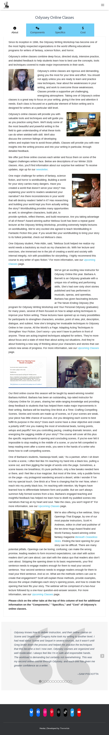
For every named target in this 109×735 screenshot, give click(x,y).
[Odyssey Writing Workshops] (7, 5)
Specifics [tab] (60, 32)
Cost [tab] (83, 32)
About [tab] (14, 32)
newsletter (42, 169)
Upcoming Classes (88, 348)
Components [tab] (37, 32)
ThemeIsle (64, 728)
